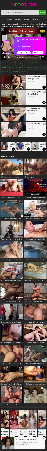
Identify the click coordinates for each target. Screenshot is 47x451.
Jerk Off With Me (32, 433)
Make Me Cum (42, 146)
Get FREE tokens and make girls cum (35, 78)
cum (27, 63)
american (5, 63)
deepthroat (36, 63)
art (13, 63)
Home (9, 19)
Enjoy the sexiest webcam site (34, 109)
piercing (5, 71)
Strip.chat (30, 81)
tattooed (14, 71)
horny (11, 67)
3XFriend (23, 4)
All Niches (35, 19)
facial (4, 67)
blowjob (20, 63)
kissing (18, 67)
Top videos (17, 19)
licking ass (28, 67)
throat (23, 71)
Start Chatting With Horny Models (21, 31)
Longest (26, 19)
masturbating (40, 67)
